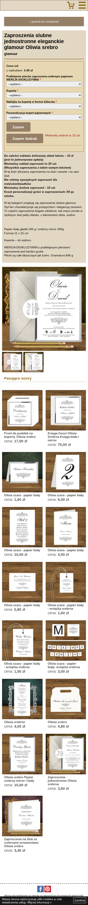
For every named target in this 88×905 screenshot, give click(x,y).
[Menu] (82, 5)
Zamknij (79, 900)
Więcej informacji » (39, 902)
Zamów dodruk (24, 138)
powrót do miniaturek (45, 21)
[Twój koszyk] (70, 5)
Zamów (18, 127)
